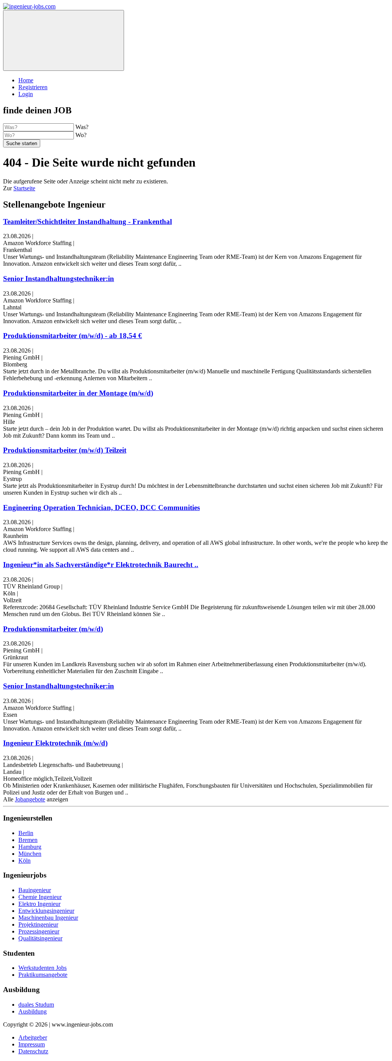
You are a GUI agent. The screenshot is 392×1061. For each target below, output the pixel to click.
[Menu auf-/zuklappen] (63, 40)
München (29, 853)
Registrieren (32, 87)
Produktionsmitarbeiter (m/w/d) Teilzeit (64, 450)
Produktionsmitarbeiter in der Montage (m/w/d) (78, 393)
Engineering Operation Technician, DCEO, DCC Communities (101, 508)
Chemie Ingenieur (40, 897)
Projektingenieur (38, 924)
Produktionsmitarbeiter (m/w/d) (53, 629)
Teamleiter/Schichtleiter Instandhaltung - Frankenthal (87, 221)
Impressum (31, 1044)
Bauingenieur (34, 890)
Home (25, 80)
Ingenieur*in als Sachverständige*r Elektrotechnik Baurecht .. (100, 565)
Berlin (25, 833)
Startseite (24, 188)
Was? (81, 127)
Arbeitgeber (32, 1037)
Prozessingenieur (38, 931)
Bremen (28, 840)
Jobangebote (30, 799)
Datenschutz (33, 1051)
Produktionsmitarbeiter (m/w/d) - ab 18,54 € (72, 336)
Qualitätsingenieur (40, 938)
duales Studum (36, 1004)
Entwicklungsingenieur (46, 910)
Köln (24, 860)
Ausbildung (32, 1011)
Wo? (81, 135)
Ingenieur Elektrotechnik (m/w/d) (55, 743)
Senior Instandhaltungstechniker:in (58, 279)
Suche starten (21, 143)
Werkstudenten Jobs (42, 968)
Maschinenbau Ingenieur (48, 917)
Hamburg (29, 847)
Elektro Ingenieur (39, 904)
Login (25, 94)
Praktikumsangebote (42, 974)
